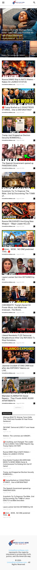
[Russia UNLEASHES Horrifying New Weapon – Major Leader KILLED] (18, 210)
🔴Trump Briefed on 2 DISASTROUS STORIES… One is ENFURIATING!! (18, 108)
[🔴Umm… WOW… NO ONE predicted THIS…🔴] (18, 238)
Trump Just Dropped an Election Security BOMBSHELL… (16, 136)
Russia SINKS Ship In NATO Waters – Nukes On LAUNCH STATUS (18, 80)
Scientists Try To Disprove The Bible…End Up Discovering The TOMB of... (18, 193)
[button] (3, 2)
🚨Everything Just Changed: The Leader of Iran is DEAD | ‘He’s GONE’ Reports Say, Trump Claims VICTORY (18, 444)
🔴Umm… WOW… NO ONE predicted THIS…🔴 (16, 514)
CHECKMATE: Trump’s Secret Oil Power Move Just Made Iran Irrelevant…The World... (16, 307)
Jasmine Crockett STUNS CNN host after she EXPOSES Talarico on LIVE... (17, 368)
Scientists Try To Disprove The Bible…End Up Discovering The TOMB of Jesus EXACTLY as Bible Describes (18, 498)
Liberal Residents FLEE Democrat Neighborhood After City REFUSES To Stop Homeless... (18, 337)
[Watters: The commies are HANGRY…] (15, 52)
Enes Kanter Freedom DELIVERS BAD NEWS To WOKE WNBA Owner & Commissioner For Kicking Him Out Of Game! (17, 463)
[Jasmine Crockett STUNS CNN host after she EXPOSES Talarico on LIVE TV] (18, 355)
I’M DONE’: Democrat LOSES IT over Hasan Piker (19, 428)
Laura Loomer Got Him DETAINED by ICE (18, 507)
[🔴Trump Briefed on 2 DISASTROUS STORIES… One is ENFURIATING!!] (18, 96)
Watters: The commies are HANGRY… (17, 436)
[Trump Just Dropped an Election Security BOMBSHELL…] (18, 124)
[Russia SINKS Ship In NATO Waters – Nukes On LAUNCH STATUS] (18, 68)
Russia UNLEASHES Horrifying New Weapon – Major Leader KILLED (18, 222)
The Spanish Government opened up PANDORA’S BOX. (17, 489)
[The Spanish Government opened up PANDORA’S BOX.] (18, 152)
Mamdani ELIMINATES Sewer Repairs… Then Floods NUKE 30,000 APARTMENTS (18, 398)
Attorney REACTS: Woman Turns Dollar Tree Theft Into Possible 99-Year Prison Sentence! (18, 419)
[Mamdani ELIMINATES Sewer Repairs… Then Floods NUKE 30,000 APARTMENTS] (18, 385)
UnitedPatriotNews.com (8, 38)
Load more (18, 407)
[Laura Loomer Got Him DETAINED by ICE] (18, 266)
